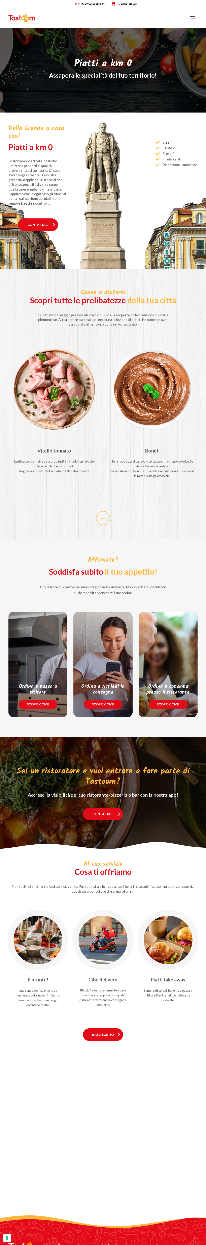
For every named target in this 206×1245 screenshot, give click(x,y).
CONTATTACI (38, 224)
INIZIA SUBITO (103, 1034)
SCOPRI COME (38, 704)
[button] (103, 518)
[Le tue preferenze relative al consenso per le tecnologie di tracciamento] (7, 1238)
